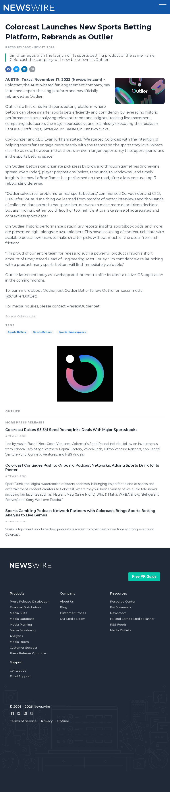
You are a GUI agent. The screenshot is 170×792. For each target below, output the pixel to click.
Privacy (47, 721)
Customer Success (24, 647)
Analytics (16, 636)
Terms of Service (23, 721)
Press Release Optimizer (28, 653)
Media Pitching (21, 624)
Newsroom (118, 613)
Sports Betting (17, 332)
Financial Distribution (25, 607)
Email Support (20, 676)
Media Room (19, 641)
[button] (162, 7)
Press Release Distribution (29, 601)
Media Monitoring (23, 630)
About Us (67, 601)
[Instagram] (31, 713)
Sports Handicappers (72, 332)
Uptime (63, 721)
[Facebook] (12, 713)
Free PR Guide (144, 576)
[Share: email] (32, 69)
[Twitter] (18, 713)
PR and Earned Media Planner (132, 618)
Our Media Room (72, 618)
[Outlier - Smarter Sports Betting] (140, 91)
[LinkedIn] (25, 713)
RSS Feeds (118, 624)
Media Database (22, 618)
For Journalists (120, 607)
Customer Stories (73, 613)
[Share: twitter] (16, 69)
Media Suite (18, 613)
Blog (63, 607)
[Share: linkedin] (24, 69)
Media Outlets (120, 630)
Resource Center (122, 601)
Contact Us (18, 670)
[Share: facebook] (8, 69)
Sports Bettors (42, 332)
